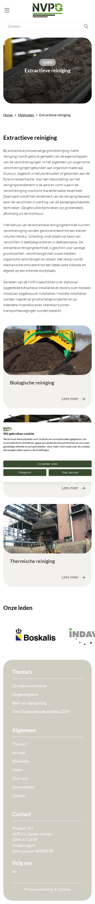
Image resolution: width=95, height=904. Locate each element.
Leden (17, 769)
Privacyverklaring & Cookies (47, 889)
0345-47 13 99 (24, 839)
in (13, 871)
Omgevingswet (25, 694)
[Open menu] (7, 10)
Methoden (21, 761)
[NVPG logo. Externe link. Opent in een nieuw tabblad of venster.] (7, 429)
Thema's (19, 744)
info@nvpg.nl (23, 845)
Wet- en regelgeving (29, 702)
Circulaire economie (29, 685)
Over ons (20, 778)
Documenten (23, 786)
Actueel (18, 752)
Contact (19, 795)
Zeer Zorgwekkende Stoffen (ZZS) (41, 711)
